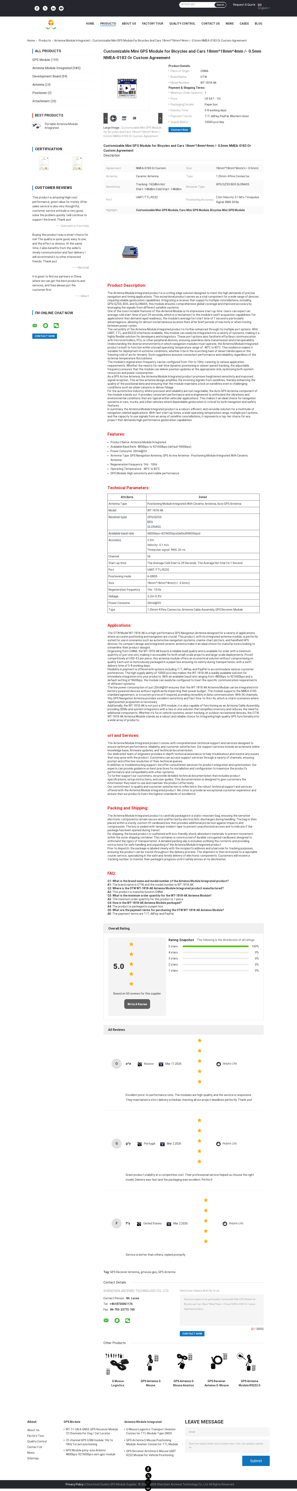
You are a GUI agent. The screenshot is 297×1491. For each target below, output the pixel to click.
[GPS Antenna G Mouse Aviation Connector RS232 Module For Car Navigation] (183, 1363)
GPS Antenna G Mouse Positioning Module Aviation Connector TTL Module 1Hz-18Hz (151, 1383)
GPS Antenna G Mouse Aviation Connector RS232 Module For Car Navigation (183, 1383)
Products (108, 23)
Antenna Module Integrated (72, 40)
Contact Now (179, 129)
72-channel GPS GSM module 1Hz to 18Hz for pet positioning (89, 1442)
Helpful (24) (236, 1223)
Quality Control (182, 23)
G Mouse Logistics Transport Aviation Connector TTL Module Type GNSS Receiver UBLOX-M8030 (117, 1383)
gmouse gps (149, 1272)
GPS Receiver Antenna (124, 1272)
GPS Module (41, 60)
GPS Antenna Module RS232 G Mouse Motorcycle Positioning (249, 1383)
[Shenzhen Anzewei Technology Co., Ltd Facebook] (37, 8)
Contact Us (210, 23)
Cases (244, 23)
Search (220, 4)
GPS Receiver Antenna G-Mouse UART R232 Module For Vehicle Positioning (216, 1383)
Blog (258, 23)
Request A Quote (244, 4)
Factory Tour (152, 23)
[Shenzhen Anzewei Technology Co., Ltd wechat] (59, 325)
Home (90, 23)
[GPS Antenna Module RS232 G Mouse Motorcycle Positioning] (249, 1363)
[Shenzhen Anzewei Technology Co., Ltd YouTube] (61, 8)
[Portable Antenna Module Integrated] (36, 126)
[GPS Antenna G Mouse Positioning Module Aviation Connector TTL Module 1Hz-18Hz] (150, 1363)
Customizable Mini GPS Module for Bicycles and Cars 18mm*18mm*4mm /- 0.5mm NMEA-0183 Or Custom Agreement (132, 132)
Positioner (39, 93)
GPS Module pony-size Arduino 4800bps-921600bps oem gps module (90, 1452)
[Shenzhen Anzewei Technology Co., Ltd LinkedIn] (53, 8)
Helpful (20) (229, 1143)
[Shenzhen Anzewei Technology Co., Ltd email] (37, 325)
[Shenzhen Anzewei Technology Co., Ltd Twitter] (45, 8)
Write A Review (137, 1004)
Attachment (41, 101)
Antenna (38, 85)
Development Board (46, 76)
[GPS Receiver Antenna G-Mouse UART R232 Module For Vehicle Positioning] (216, 1363)
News (230, 23)
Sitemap (33, 1458)
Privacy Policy (74, 1484)
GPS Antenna (166, 1272)
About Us (129, 23)
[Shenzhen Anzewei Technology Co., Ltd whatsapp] (48, 325)
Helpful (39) (230, 1063)
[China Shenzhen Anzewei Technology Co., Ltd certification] (44, 163)
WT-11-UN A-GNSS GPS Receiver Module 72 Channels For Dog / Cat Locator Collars (92, 1432)
